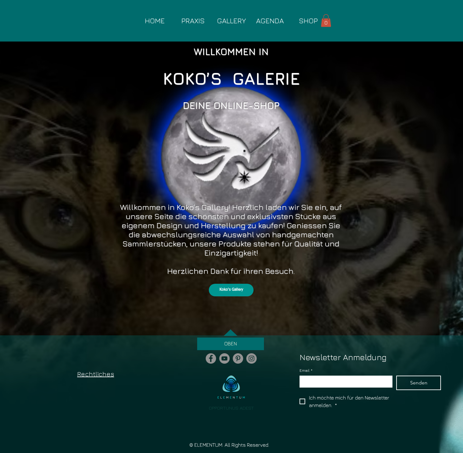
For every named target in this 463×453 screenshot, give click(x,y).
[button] (326, 20)
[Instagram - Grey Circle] (251, 358)
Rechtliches (95, 374)
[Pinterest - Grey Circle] (238, 358)
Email (306, 370)
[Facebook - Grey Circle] (211, 358)
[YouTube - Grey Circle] (224, 358)
